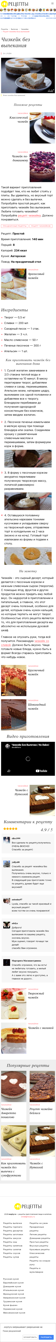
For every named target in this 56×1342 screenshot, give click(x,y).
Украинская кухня (12, 1309)
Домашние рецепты (40, 1238)
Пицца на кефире (15, 16)
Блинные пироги (36, 15)
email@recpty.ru (28, 1217)
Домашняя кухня (12, 1286)
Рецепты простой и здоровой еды (14, 4)
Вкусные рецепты (39, 1246)
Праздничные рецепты (15, 226)
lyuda (8, 53)
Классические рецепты (37, 1255)
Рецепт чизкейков (41, 226)
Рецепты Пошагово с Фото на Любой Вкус (28, 1206)
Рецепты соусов (11, 1253)
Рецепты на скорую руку (40, 1263)
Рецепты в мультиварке (36, 1270)
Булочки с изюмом (54, 16)
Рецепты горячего (12, 1227)
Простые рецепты (39, 1242)
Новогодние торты (12, 15)
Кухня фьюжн (10, 1305)
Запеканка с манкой (5, 16)
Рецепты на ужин (39, 1223)
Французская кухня (13, 1294)
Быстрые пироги (40, 15)
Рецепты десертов (13, 1230)
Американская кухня (14, 1298)
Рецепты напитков (12, 1246)
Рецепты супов (11, 1257)
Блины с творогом (26, 16)
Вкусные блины (22, 15)
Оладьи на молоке (47, 16)
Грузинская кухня (12, 1301)
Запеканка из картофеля (1, 16)
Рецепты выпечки (12, 1223)
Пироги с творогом (19, 16)
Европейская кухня (13, 1283)
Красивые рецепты (40, 1249)
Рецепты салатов (12, 1249)
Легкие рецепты (44, 15)
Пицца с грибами (29, 16)
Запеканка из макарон (8, 16)
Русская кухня (11, 1279)
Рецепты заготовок (13, 1234)
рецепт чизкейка (29, 215)
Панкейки (51, 14)
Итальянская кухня (13, 1290)
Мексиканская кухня (14, 1313)
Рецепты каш (10, 1242)
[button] (52, 3)
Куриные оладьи (33, 15)
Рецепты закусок (12, 1238)
